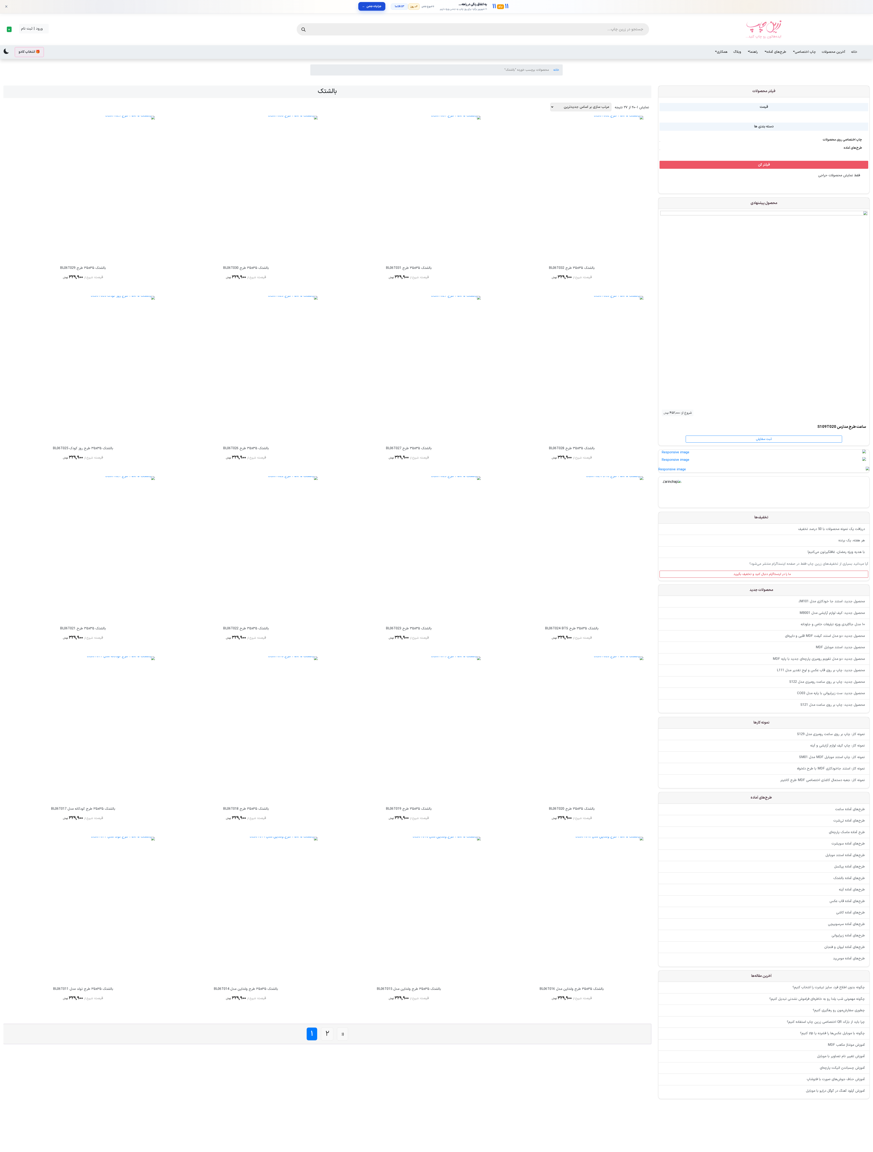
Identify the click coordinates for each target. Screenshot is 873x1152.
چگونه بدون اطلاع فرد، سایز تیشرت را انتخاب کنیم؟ (829, 987)
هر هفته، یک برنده (851, 540)
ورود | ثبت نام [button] (32, 28)
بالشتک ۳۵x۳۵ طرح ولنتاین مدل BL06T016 (571, 989)
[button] (10, 29)
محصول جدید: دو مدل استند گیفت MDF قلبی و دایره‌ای (825, 636)
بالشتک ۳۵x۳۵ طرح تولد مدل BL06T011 (83, 989)
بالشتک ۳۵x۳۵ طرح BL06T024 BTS (572, 628)
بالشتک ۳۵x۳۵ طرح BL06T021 (83, 628)
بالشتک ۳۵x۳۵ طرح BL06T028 (572, 448)
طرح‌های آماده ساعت (850, 809)
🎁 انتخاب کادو (29, 52)
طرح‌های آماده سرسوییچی (846, 924)
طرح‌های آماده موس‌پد (849, 958)
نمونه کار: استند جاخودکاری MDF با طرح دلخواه (831, 768)
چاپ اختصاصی (805, 52)
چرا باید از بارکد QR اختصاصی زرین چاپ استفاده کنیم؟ (826, 1022)
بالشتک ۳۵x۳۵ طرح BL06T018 (246, 809)
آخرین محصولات (833, 52)
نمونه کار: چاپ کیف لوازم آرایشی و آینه (837, 745)
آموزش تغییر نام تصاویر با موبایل (841, 1056)
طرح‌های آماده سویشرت (848, 843)
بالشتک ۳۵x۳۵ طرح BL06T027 (409, 448)
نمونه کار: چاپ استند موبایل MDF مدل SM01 (832, 757)
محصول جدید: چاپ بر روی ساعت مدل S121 (832, 705)
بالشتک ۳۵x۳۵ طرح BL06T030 (246, 268)
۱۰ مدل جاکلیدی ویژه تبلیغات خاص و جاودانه (833, 624)
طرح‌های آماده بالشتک (849, 878)
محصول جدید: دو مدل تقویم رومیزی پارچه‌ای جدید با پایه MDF (819, 659)
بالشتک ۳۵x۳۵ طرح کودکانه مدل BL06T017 (83, 809)
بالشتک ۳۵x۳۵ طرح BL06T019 (409, 809)
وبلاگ (737, 52)
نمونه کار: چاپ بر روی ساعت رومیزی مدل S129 (831, 734)
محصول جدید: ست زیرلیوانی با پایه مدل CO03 (831, 693)
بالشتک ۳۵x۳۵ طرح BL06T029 (83, 268)
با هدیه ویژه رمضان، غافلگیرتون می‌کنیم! (836, 552)
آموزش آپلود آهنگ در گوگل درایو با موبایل (835, 1091)
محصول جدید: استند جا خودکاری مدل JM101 (831, 601)
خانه (854, 52)
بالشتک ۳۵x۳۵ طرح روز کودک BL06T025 (83, 448)
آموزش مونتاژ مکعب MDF (846, 1045)
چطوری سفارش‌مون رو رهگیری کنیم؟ (839, 1010)
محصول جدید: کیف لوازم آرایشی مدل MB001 (832, 613)
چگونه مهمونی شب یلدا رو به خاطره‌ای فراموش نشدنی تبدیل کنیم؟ (817, 999)
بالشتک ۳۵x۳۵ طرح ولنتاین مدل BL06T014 (246, 989)
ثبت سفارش (764, 439)
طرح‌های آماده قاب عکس (847, 901)
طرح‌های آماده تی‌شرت (849, 820)
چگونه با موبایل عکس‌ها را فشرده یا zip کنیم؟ (832, 1033)
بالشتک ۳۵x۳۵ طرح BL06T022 (246, 628)
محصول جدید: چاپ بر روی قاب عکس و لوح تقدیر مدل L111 (821, 670)
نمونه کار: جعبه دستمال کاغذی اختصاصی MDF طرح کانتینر (822, 780)
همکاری (722, 52)
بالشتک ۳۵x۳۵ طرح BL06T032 (572, 268)
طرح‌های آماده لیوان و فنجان (844, 947)
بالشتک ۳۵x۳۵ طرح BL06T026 (246, 448)
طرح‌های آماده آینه (852, 889)
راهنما (754, 52)
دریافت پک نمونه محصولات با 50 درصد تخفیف (831, 529)
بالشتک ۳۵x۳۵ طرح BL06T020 (572, 809)
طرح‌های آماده (776, 52)
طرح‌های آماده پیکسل (849, 866)
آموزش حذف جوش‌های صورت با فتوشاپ (836, 1079)
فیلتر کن (764, 164)
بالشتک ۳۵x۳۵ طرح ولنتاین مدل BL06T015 (409, 989)
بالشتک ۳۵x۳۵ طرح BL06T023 (409, 628)
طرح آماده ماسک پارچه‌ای (847, 832)
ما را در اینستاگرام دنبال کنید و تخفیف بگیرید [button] (762, 574)
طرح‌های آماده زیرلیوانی (848, 935)
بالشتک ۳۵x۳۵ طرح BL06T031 (409, 268)
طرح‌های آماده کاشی (850, 912)
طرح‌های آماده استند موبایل (845, 855)
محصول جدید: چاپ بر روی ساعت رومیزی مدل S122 (827, 682)
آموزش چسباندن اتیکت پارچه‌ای (842, 1068)
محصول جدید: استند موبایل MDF (840, 647)
